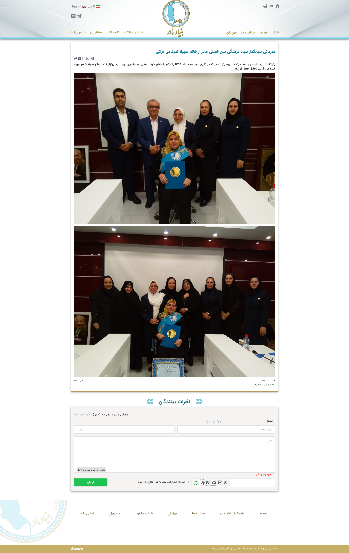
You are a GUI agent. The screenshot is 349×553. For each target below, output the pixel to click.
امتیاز (269, 421)
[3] (214, 421)
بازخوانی (195, 482)
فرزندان (173, 513)
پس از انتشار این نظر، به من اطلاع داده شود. (161, 482)
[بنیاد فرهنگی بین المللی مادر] (175, 18)
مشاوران (114, 513)
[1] (206, 421)
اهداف (263, 513)
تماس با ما (87, 513)
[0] (76, 415)
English (76, 6)
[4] (217, 421)
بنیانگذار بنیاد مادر (232, 513)
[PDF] (83, 58)
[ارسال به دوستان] (271, 5)
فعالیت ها (198, 513)
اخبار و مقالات (144, 513)
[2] (210, 421)
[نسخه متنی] (75, 58)
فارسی (91, 6)
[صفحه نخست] (277, 6)
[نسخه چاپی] (265, 5)
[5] (221, 421)
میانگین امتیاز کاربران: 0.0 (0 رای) (110, 415)
